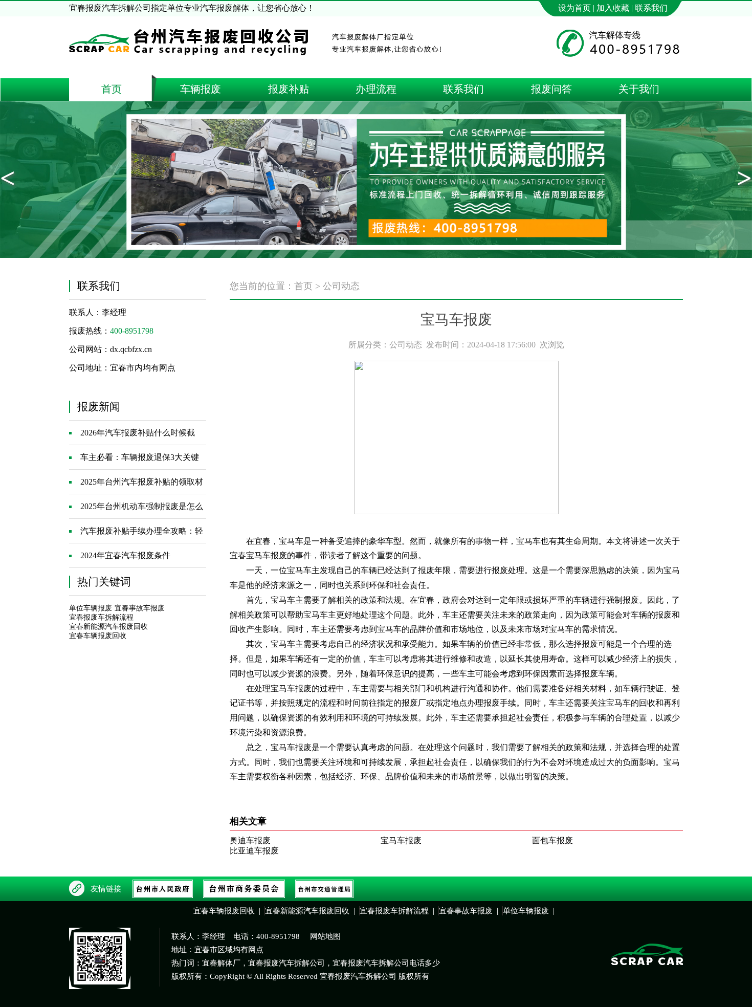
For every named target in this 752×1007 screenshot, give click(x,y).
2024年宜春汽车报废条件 (125, 555)
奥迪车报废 (250, 840)
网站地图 (325, 936)
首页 (303, 286)
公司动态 (341, 286)
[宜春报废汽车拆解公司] (190, 65)
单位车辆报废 (90, 608)
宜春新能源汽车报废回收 (108, 626)
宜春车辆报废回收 (97, 636)
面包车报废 (552, 840)
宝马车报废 (401, 840)
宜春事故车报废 (140, 608)
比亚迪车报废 (254, 850)
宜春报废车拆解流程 (101, 617)
